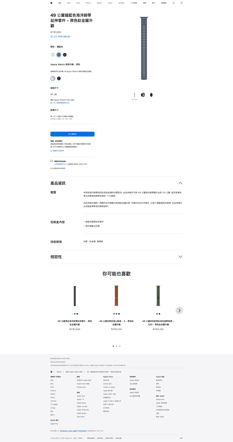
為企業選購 (133, 384)
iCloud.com (81, 387)
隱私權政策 (91, 438)
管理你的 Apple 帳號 (84, 380)
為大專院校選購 (135, 396)
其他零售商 (82, 431)
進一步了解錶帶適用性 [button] (58, 103)
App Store (81, 417)
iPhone (53, 390)
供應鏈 (158, 390)
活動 (157, 413)
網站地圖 (119, 438)
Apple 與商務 (134, 380)
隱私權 (158, 387)
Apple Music (81, 403)
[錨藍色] (58, 54)
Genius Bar (107, 384)
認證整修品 (107, 397)
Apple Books (81, 413)
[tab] (134, 95)
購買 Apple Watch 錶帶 (74, 372)
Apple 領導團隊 (161, 403)
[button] (174, 3)
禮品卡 (52, 415)
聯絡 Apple (160, 417)
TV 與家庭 (54, 404)
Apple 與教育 (134, 392)
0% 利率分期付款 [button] (68, 36)
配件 (51, 411)
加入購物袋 (72, 134)
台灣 (181, 438)
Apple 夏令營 (108, 390)
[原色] (52, 78)
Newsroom (160, 399)
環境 (157, 384)
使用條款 (100, 438)
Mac (52, 384)
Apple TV (80, 399)
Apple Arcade (82, 406)
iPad (52, 387)
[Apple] (51, 371)
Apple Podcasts (83, 410)
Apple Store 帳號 (83, 384)
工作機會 (159, 406)
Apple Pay (54, 424)
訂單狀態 (106, 408)
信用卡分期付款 (108, 404)
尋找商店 (106, 380)
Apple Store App (109, 394)
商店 (51, 380)
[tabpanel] (144, 51)
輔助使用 (159, 380)
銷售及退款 (109, 438)
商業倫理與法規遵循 (162, 410)
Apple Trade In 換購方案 (112, 401)
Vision (52, 397)
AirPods (53, 401)
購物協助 (106, 411)
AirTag (52, 408)
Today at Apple (109, 387)
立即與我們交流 (60, 164)
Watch (59, 372)
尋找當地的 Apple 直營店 (68, 431)
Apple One (81, 396)
